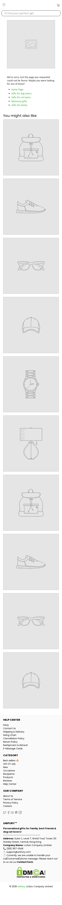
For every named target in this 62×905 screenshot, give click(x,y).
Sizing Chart (9, 735)
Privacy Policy (10, 802)
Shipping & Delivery (13, 731)
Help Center (9, 784)
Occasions (9, 770)
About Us (8, 796)
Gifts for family (19, 105)
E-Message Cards (13, 748)
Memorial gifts (19, 101)
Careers (7, 806)
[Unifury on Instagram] (20, 813)
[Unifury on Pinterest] (16, 813)
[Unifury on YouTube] (12, 813)
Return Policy (10, 741)
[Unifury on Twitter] (4, 813)
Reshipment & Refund (15, 745)
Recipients (9, 774)
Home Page (17, 89)
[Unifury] (31, 5)
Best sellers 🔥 (11, 760)
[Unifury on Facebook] (8, 813)
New (5, 767)
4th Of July (9, 763)
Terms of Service (12, 799)
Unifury (21, 886)
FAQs (6, 725)
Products (8, 777)
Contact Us (9, 728)
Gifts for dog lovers (21, 93)
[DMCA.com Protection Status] (31, 873)
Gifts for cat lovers (21, 97)
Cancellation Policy (13, 738)
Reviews (7, 780)
